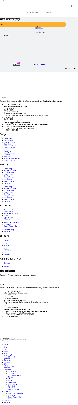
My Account (12, 371)
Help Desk (7, 144)
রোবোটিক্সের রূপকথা (39, 65)
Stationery (7, 183)
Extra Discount (9, 181)
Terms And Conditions (11, 210)
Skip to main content (6, 1)
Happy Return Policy (11, 213)
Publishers (7, 242)
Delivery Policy (9, 217)
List (5, 244)
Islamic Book (8, 174)
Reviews (7, 245)
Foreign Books (9, 178)
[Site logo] (8, 10)
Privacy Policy (8, 212)
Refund (6, 215)
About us (7, 219)
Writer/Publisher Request (12, 146)
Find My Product (9, 140)
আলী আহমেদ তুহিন (39, 29)
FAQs (10, 380)
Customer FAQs (9, 142)
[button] (39, 35)
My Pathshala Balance (15, 375)
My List (10, 377)
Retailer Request (9, 148)
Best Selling (8, 179)
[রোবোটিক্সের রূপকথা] (12, 61)
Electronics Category (10, 170)
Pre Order (7, 176)
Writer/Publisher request (15, 388)
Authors (6, 240)
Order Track (8, 138)
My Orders (11, 373)
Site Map (7, 263)
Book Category (9, 169)
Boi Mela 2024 (9, 172)
